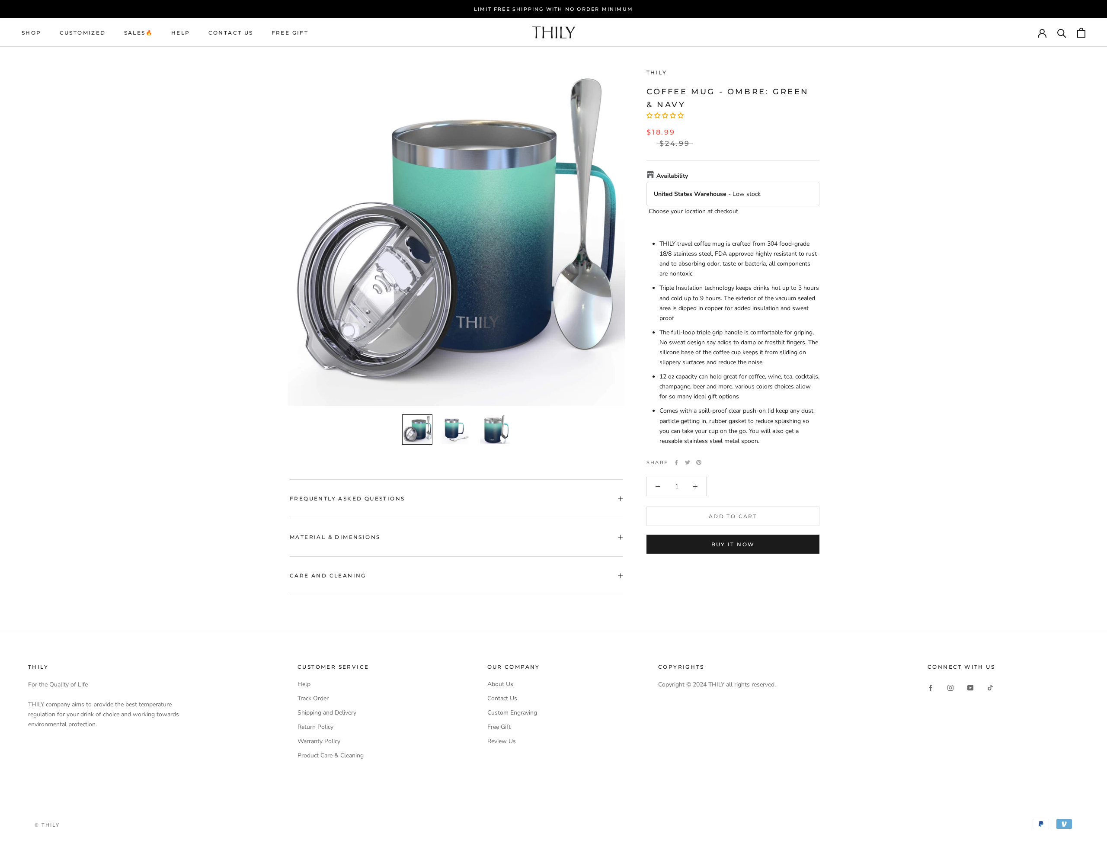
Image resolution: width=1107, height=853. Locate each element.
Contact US (230, 32)
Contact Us (502, 698)
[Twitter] (687, 462)
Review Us (501, 741)
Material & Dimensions (335, 537)
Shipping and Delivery (327, 713)
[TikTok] (990, 687)
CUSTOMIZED (83, 32)
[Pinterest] (698, 462)
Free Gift (499, 727)
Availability (672, 176)
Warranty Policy (319, 741)
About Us (500, 684)
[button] (665, 116)
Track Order (313, 698)
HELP (180, 32)
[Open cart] (1081, 33)
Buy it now (733, 544)
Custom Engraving (512, 713)
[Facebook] (676, 462)
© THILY (47, 825)
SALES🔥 (138, 32)
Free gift (290, 32)
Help (304, 684)
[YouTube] (970, 687)
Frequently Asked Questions (347, 498)
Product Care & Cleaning (331, 755)
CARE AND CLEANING (328, 575)
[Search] (1061, 32)
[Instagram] (950, 687)
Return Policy (315, 727)
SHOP (32, 32)
